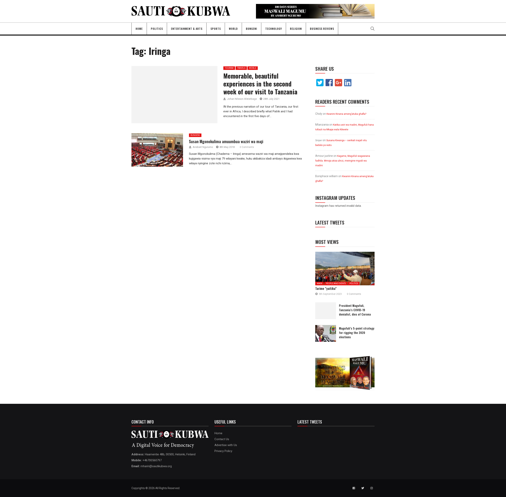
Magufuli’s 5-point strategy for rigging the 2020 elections (356, 332)
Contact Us (221, 439)
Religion (296, 28)
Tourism (229, 68)
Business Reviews (322, 28)
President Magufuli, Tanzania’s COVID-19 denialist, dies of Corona (355, 309)
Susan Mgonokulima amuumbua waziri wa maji (226, 141)
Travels (241, 68)
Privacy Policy (223, 451)
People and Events (336, 283)
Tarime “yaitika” (326, 288)
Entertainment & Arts (186, 28)
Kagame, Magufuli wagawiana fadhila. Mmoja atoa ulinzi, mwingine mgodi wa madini (342, 161)
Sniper (318, 140)
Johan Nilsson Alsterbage (242, 98)
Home (139, 28)
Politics (157, 28)
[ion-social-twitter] (363, 488)
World (233, 28)
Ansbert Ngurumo (203, 147)
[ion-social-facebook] (354, 488)
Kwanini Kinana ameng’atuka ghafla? (346, 114)
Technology (273, 28)
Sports (216, 28)
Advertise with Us (225, 445)
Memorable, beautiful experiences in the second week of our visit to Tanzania (260, 83)
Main (319, 283)
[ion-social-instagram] (372, 488)
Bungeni (251, 28)
